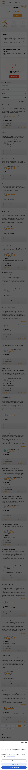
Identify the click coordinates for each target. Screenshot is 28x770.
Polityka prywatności (11, 756)
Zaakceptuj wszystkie (14, 767)
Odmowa (14, 760)
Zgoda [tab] (4, 744)
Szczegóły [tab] (14, 744)
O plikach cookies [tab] (23, 744)
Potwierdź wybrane (14, 764)
